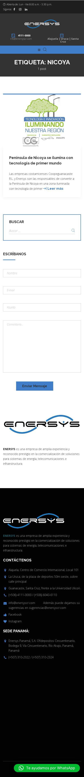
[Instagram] (20, 9)
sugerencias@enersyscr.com (47, 608)
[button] (47, 768)
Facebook (15, 614)
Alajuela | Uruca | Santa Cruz (63, 40)
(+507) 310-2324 (43, 657)
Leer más (55, 189)
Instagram (15, 621)
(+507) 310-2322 (19, 657)
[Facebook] (14, 9)
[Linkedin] (26, 9)
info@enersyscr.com (21, 39)
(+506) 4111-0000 (20, 595)
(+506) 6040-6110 (45, 595)
